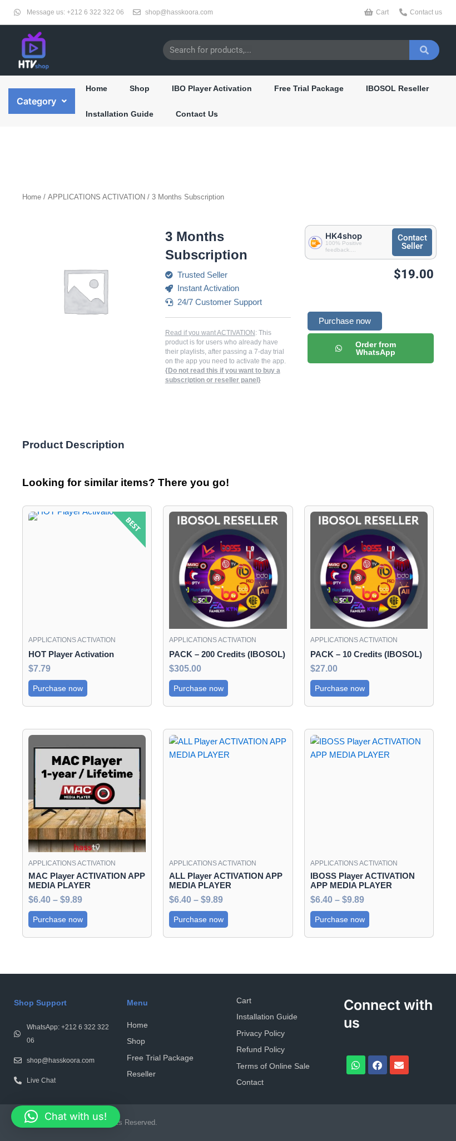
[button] (41, 101)
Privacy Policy (260, 1033)
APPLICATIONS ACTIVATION (96, 197)
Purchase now (345, 321)
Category (36, 101)
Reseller (141, 1073)
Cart (243, 1000)
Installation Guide (119, 113)
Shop (140, 88)
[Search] (424, 50)
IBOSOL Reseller (397, 88)
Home (96, 88)
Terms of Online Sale (273, 1066)
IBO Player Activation (212, 88)
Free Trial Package (309, 88)
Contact (250, 1082)
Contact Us (197, 113)
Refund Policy (260, 1049)
